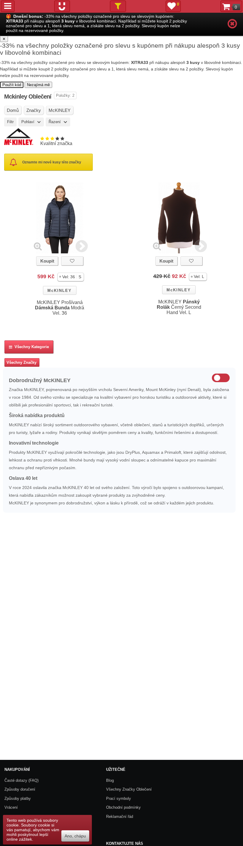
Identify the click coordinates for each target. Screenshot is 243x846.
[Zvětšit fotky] (37, 246)
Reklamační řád (119, 816)
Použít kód (11, 85)
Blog (110, 780)
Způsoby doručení (19, 789)
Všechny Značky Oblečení (129, 789)
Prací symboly (118, 798)
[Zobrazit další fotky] (81, 246)
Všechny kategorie (30, 347)
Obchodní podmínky (123, 807)
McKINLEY (59, 290)
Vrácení (11, 807)
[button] (70, 277)
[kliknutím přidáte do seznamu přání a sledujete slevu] (72, 261)
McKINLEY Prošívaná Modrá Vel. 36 (59, 308)
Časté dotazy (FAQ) (21, 780)
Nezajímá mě (38, 85)
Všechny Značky (21, 362)
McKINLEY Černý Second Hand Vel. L (179, 307)
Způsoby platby (17, 798)
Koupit (47, 260)
